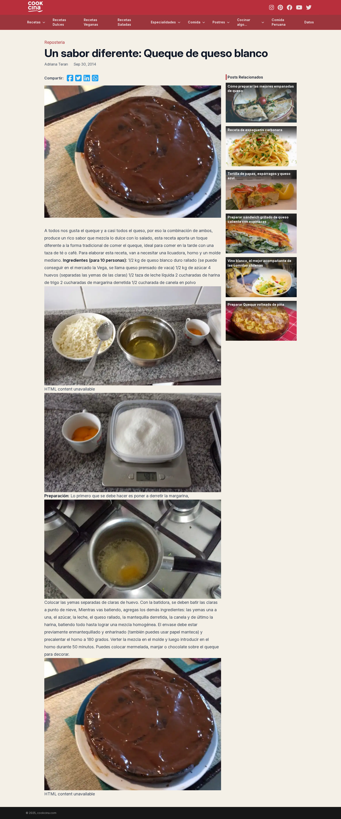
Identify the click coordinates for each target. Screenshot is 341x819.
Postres (218, 22)
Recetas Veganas (91, 22)
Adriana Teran (56, 64)
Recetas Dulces (59, 22)
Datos (309, 22)
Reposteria (54, 42)
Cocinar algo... (243, 22)
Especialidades (163, 22)
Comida (194, 22)
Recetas (34, 22)
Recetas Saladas (124, 22)
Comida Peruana (279, 22)
